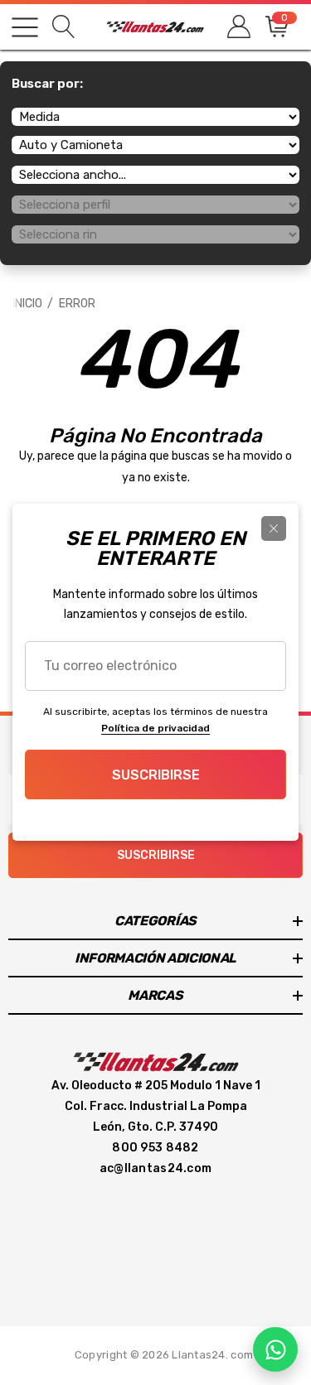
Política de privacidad (155, 728)
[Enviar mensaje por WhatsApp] (275, 1349)
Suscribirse (156, 775)
